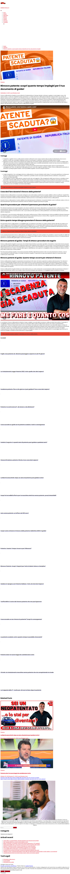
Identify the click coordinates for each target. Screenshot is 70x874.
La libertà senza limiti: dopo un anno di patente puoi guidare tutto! (20, 735)
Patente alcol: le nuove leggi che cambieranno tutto (16, 773)
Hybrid (4, 14)
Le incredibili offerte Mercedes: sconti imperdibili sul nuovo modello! (19, 848)
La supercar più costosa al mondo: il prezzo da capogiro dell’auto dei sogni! (21, 850)
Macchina (5, 15)
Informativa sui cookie (8, 862)
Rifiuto (2, 871)
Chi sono (5, 20)
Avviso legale (6, 860)
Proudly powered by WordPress (8, 866)
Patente (3, 82)
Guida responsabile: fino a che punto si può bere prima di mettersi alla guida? (21, 844)
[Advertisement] (35, 34)
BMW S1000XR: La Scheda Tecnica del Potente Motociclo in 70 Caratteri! (21, 843)
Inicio (4, 12)
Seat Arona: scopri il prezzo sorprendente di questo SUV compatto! (19, 847)
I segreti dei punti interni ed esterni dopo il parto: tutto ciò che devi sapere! (21, 853)
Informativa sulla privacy (9, 859)
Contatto (5, 22)
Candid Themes (29, 866)
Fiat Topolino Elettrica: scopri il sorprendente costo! (15, 842)
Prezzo (5, 18)
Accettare (7, 871)
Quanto (5, 19)
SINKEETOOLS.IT (5, 7)
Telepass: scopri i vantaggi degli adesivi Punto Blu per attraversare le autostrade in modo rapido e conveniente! (30, 851)
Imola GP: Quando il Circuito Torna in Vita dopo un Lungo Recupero (19, 846)
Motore (5, 16)
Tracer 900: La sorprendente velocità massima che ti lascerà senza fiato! (21, 840)
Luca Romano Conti (15, 93)
